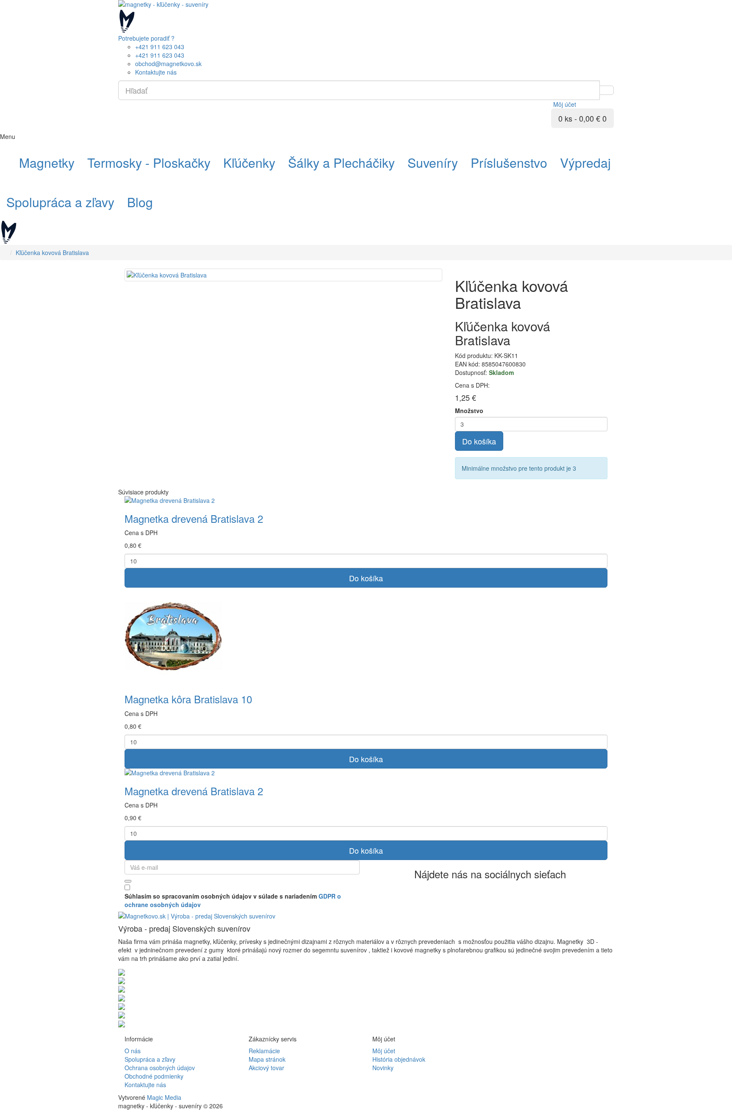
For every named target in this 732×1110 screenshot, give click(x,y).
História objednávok (398, 1059)
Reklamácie (264, 1050)
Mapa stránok (267, 1059)
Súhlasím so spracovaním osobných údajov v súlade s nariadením (233, 900)
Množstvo (469, 410)
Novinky (383, 1067)
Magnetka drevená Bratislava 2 (194, 518)
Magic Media (164, 1097)
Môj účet (383, 1050)
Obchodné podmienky (154, 1076)
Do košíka (479, 441)
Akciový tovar (266, 1067)
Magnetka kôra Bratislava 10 (188, 698)
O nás (133, 1050)
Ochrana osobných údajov (160, 1067)
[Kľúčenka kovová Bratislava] (283, 275)
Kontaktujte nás (145, 1084)
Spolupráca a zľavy (150, 1059)
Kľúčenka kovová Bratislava (52, 252)
